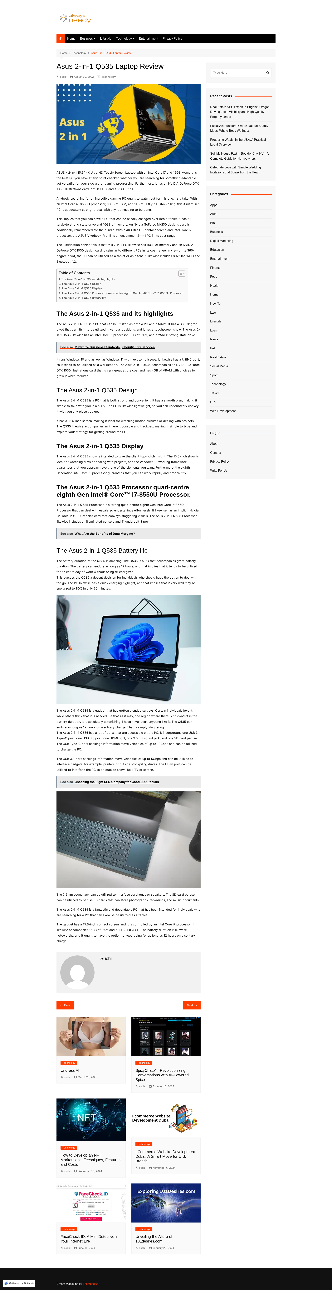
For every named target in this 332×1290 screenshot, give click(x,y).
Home (71, 38)
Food (213, 276)
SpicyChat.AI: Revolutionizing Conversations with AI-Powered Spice (162, 1075)
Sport (213, 375)
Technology (124, 38)
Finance (215, 267)
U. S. (213, 402)
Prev (67, 1005)
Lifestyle (105, 38)
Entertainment (148, 38)
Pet (212, 348)
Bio (212, 223)
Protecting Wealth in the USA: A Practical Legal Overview (238, 142)
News (214, 339)
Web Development (223, 411)
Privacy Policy (172, 38)
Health (214, 285)
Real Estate (218, 357)
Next (190, 1005)
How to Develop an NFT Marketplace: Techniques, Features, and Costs (91, 1160)
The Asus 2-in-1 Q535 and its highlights (88, 279)
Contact (215, 452)
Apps (213, 205)
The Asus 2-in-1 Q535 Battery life (84, 297)
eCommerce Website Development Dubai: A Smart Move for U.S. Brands (165, 1156)
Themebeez (90, 1283)
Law (213, 312)
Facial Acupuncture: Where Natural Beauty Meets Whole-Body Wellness (239, 128)
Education (217, 249)
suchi (63, 76)
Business (86, 38)
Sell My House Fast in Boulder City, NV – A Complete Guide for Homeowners (239, 156)
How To (215, 303)
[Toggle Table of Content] (180, 273)
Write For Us (218, 470)
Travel (214, 393)
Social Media (219, 366)
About (214, 443)
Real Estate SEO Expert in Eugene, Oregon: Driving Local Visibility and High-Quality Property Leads (240, 111)
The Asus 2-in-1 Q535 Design (81, 283)
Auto (213, 214)
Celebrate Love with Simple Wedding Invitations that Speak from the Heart (235, 170)
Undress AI (70, 1070)
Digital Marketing (221, 240)
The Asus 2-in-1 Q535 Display (82, 288)
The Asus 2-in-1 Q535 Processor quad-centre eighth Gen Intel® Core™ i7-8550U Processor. (123, 293)
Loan (213, 330)
